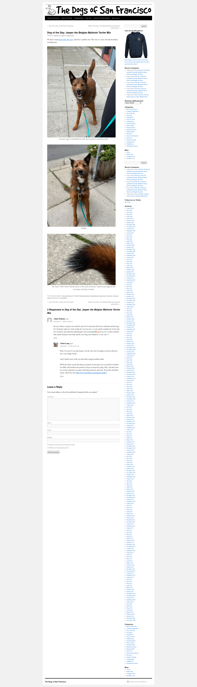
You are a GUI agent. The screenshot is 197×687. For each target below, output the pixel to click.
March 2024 (130, 268)
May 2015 (129, 485)
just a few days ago (66, 39)
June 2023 (129, 286)
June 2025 (129, 237)
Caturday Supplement (132, 111)
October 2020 (130, 352)
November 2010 (131, 595)
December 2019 (131, 372)
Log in (128, 152)
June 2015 (129, 483)
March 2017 (130, 440)
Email (49, 430)
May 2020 (129, 362)
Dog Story (129, 115)
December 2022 (131, 298)
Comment (50, 397)
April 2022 (129, 315)
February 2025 (131, 245)
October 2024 (130, 253)
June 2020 (129, 360)
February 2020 (131, 368)
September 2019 (131, 378)
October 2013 (130, 524)
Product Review (131, 127)
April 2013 (129, 536)
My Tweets (128, 202)
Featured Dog (130, 121)
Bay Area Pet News (132, 109)
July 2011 (129, 579)
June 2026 (129, 212)
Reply (55, 338)
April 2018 (129, 413)
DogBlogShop (78, 18)
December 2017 (131, 421)
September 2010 (131, 600)
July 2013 (129, 530)
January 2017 (130, 444)
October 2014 (130, 499)
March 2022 (130, 317)
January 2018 (130, 419)
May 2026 (129, 214)
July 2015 (129, 481)
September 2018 (131, 403)
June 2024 (129, 261)
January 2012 (130, 567)
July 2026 (129, 210)
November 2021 (131, 325)
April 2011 (129, 585)
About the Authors (53, 18)
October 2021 (130, 327)
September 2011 (131, 575)
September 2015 (131, 477)
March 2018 (130, 415)
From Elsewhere (131, 123)
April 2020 (129, 364)
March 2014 (130, 513)
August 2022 (130, 306)
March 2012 (130, 563)
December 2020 (131, 347)
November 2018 (131, 399)
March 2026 (130, 218)
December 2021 (131, 323)
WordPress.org (131, 158)
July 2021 (129, 333)
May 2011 (129, 583)
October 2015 (130, 475)
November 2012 (131, 546)
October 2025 (130, 229)
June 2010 (129, 606)
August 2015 (130, 479)
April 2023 (129, 290)
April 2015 (129, 487)
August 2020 (130, 356)
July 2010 (129, 604)
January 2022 (130, 321)
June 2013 (129, 532)
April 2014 (129, 511)
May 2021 (129, 337)
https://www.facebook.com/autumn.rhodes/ (91, 372)
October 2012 (130, 548)
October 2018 (130, 401)
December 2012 (131, 544)
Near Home (102, 296)
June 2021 (129, 335)
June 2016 (129, 458)
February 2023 (131, 294)
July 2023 (129, 284)
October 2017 (130, 425)
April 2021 (129, 339)
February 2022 (131, 319)
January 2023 (130, 296)
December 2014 (131, 495)
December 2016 (131, 446)
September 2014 (131, 501)
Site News (129, 138)
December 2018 (131, 397)
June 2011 (129, 581)
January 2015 (130, 493)
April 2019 (129, 388)
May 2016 (129, 460)
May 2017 (129, 436)
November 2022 (131, 300)
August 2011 (130, 577)
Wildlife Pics (130, 144)
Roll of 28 (129, 134)
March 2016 (130, 464)
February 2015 (131, 491)
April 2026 (129, 216)
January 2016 (130, 468)
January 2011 (130, 591)
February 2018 (131, 417)
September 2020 (131, 354)
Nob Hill (109, 296)
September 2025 (131, 231)
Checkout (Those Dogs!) (102, 18)
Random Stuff (130, 132)
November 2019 (131, 374)
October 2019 (130, 376)
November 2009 (131, 620)
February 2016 (131, 466)
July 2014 (129, 505)
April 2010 (129, 610)
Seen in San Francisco (133, 136)
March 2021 (130, 341)
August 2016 (130, 454)
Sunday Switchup (131, 140)
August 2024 (130, 257)
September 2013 (131, 526)
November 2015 (131, 472)
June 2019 (129, 384)
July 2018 (129, 407)
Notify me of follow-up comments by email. (62, 445)
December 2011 (131, 569)
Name (49, 423)
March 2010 (130, 612)
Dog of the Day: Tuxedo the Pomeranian (60, 26)
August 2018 (130, 405)
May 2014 (129, 509)
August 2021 (130, 331)
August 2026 (130, 208)
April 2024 (129, 265)
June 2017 (129, 434)
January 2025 (130, 247)
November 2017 (131, 423)
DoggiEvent (130, 117)
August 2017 (130, 429)
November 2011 (131, 571)
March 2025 (130, 243)
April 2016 (129, 462)
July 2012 (129, 554)
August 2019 (130, 380)
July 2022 (129, 309)
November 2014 (131, 497)
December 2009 (131, 618)
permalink (64, 298)
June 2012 (129, 557)
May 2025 (129, 239)
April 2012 (129, 561)
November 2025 (131, 227)
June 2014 (129, 507)
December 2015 (131, 470)
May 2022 (129, 313)
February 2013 (131, 540)
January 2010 (130, 616)
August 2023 (130, 282)
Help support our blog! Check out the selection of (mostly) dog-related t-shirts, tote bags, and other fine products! (137, 62)
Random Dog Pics (131, 129)
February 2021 (131, 343)
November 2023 (131, 276)
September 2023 (131, 280)
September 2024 (131, 255)
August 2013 (130, 528)
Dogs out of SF (131, 119)
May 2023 (129, 288)
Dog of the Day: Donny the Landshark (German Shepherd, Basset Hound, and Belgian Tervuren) (138, 72)
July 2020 (129, 358)
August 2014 (130, 503)
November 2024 (131, 251)
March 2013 (130, 538)
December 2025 (131, 224)
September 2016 (131, 452)
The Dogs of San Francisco (55, 682)
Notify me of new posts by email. (59, 448)
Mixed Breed (94, 296)
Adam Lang (70, 35)
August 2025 (130, 233)
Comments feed (131, 156)
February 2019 (131, 393)
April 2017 (129, 438)
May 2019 (129, 386)
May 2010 (129, 608)
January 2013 (130, 542)
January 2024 (130, 272)
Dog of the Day (67, 296)
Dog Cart (88, 18)
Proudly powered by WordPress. (138, 682)
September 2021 (131, 329)
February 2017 (131, 442)
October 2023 (130, 278)
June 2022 (129, 311)
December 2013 (131, 520)
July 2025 (129, 235)
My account (116, 18)
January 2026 (130, 222)
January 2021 (130, 345)
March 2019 (130, 390)
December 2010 (131, 593)
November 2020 (131, 350)
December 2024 (131, 249)
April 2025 (129, 241)
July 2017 (129, 431)
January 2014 (130, 518)
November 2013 (131, 522)
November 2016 (131, 448)
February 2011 (131, 589)
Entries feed (130, 154)
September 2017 (131, 427)
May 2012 (129, 559)
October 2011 (130, 573)
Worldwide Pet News (132, 146)
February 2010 (131, 614)
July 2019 (129, 382)
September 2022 (131, 304)
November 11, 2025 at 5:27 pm (69, 346)
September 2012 (131, 550)
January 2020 (130, 370)
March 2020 (130, 366)
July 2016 (129, 456)
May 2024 (129, 263)
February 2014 (131, 516)
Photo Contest (130, 125)
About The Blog (67, 18)
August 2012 (130, 552)
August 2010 (130, 602)
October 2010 (130, 598)
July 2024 (129, 259)
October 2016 (130, 450)
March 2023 (130, 292)
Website (49, 437)
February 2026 (131, 220)
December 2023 (131, 274)
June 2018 (129, 409)
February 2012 (131, 565)
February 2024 (131, 270)
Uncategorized (130, 142)
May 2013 (129, 534)
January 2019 (130, 395)
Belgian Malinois (84, 296)
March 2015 (130, 489)
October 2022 (130, 302)
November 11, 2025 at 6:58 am (63, 321)
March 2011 (130, 587)
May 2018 (129, 411)
